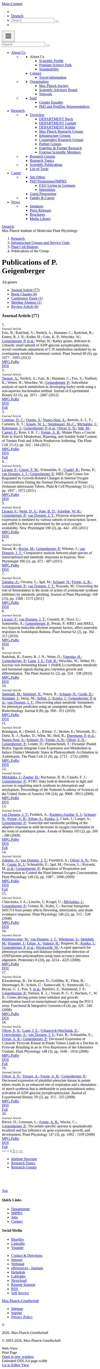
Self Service (20, 1293)
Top (5, 1191)
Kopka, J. (59, 698)
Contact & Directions (26, 1256)
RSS (14, 1289)
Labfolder (18, 1276)
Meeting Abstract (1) (26, 302)
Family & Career (42, 198)
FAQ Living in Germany (57, 185)
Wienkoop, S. (69, 939)
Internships (47, 190)
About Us (18, 52)
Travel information (52, 77)
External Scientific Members (60, 152)
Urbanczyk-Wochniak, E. (59, 1031)
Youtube (17, 1248)
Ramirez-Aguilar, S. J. (66, 815)
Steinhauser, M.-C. (61, 424)
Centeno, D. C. (13, 420)
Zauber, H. (31, 777)
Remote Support (23, 1285)
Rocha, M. (26, 549)
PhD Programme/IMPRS (48, 181)
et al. (30, 341)
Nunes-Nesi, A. (54, 420)
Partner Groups (50, 144)
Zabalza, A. (10, 582)
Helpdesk (18, 1272)
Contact (35, 73)
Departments (20, 1209)
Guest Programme (43, 194)
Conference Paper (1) (27, 298)
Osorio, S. (33, 420)
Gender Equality (51, 102)
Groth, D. (85, 694)
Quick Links (11, 1200)
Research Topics (42, 160)
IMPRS (16, 1213)
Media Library (40, 219)
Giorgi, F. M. (28, 470)
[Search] (57, 21)
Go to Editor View (15, 1365)
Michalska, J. (87, 424)
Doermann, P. (77, 736)
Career (16, 173)
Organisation (39, 82)
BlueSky (17, 1239)
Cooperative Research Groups (61, 140)
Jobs (14, 1217)
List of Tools (39, 169)
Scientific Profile (51, 61)
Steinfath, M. (11, 694)
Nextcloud (19, 1280)
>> (21, 1151)
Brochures (37, 214)
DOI (5, 366)
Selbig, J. (43, 698)
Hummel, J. (10, 698)
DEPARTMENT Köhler (57, 127)
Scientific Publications (46, 165)
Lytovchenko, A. (14, 1035)
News (15, 202)
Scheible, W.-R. (69, 511)
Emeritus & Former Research (60, 148)
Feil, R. (51, 661)
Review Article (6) (24, 307)
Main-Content (12, 4)
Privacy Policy (22, 1317)
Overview (37, 115)
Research (18, 111)
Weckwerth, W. (47, 947)
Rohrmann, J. (12, 428)
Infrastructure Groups (54, 136)
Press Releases (40, 210)
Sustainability (49, 69)
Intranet (16, 1260)
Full (5, 407)
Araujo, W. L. (36, 424)
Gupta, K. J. (16, 864)
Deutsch (17, 16)
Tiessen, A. (10, 378)
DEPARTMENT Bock (56, 119)
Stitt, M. (84, 428)
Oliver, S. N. (66, 428)
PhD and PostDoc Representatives (64, 106)
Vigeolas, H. (72, 657)
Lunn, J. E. (36, 661)
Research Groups (42, 156)
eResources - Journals (27, 1268)
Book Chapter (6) (24, 294)
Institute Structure (24, 1159)
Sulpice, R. (51, 943)
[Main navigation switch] (8, 36)
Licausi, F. (9, 470)
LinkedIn (18, 1244)
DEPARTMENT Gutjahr (57, 123)
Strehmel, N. (32, 694)
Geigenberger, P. (14, 341)
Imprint (16, 1313)
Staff (33, 98)
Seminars (36, 206)
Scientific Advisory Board (58, 90)
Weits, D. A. (28, 511)
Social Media (12, 1230)
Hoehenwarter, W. (15, 939)
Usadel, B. (71, 470)
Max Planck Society (54, 86)
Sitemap (17, 1309)
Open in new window (18, 1357)
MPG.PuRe (10, 362)
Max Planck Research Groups (61, 131)
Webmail (17, 1264)
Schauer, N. (61, 582)
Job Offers (37, 177)
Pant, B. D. (47, 511)
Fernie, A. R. (50, 432)
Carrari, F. (9, 432)
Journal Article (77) (25, 290)
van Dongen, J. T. (15, 474)
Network (45, 94)
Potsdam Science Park (55, 65)
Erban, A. (35, 819)
